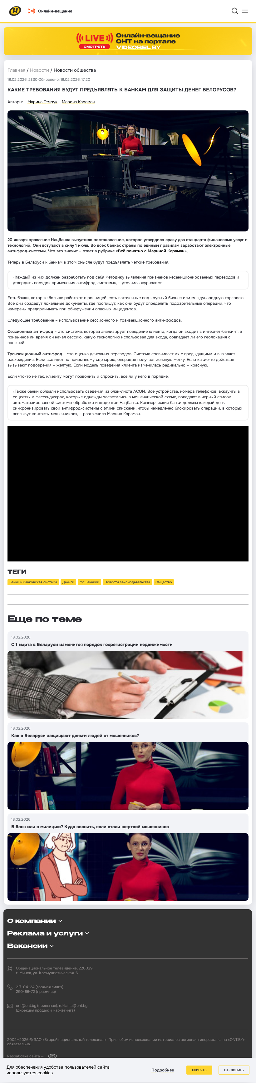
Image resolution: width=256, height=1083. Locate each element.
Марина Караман (78, 101)
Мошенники (89, 582)
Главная (16, 70)
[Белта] (51, 1056)
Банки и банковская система (33, 582)
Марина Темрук (42, 101)
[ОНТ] (15, 11)
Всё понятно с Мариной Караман (151, 251)
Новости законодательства (127, 582)
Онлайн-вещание (55, 11)
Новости (39, 70)
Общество (163, 582)
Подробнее (162, 1070)
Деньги (68, 582)
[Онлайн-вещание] (128, 41)
